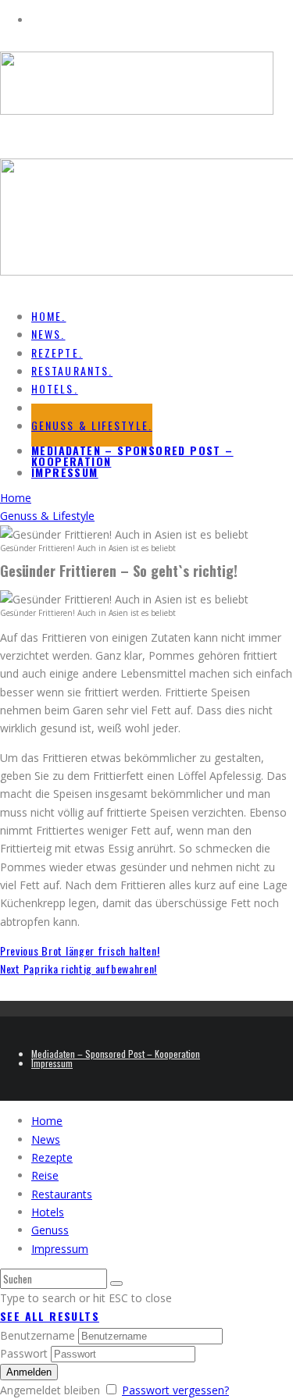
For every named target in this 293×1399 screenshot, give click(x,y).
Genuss (50, 1230)
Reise (45, 1175)
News (45, 1139)
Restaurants (61, 1194)
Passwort (24, 1353)
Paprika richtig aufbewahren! (78, 968)
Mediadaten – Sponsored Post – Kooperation (132, 455)
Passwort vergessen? (175, 1390)
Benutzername (37, 1335)
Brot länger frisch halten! (80, 950)
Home (47, 1120)
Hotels (47, 1212)
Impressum (64, 472)
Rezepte (52, 1157)
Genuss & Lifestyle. (91, 425)
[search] (116, 1283)
